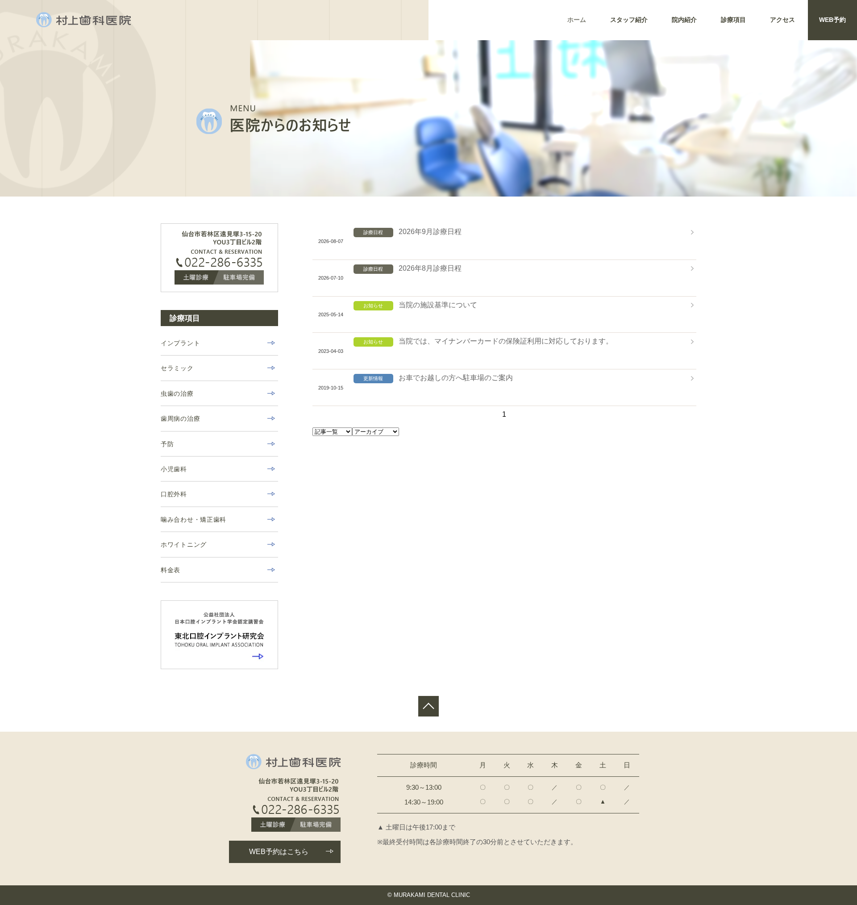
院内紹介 (684, 20)
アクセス (782, 20)
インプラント (180, 343)
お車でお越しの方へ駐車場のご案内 (456, 377)
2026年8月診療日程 (430, 268)
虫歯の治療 (177, 393)
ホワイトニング (184, 544)
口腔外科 (174, 494)
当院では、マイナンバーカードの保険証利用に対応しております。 (506, 341)
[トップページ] (83, 19)
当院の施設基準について (438, 305)
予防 (167, 444)
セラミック (177, 368)
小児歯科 (174, 469)
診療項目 (733, 20)
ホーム (576, 20)
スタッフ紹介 (629, 20)
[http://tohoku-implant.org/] (219, 635)
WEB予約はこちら (278, 851)
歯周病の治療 (180, 418)
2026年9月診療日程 (430, 231)
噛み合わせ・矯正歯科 (193, 519)
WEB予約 (832, 20)
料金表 (170, 570)
